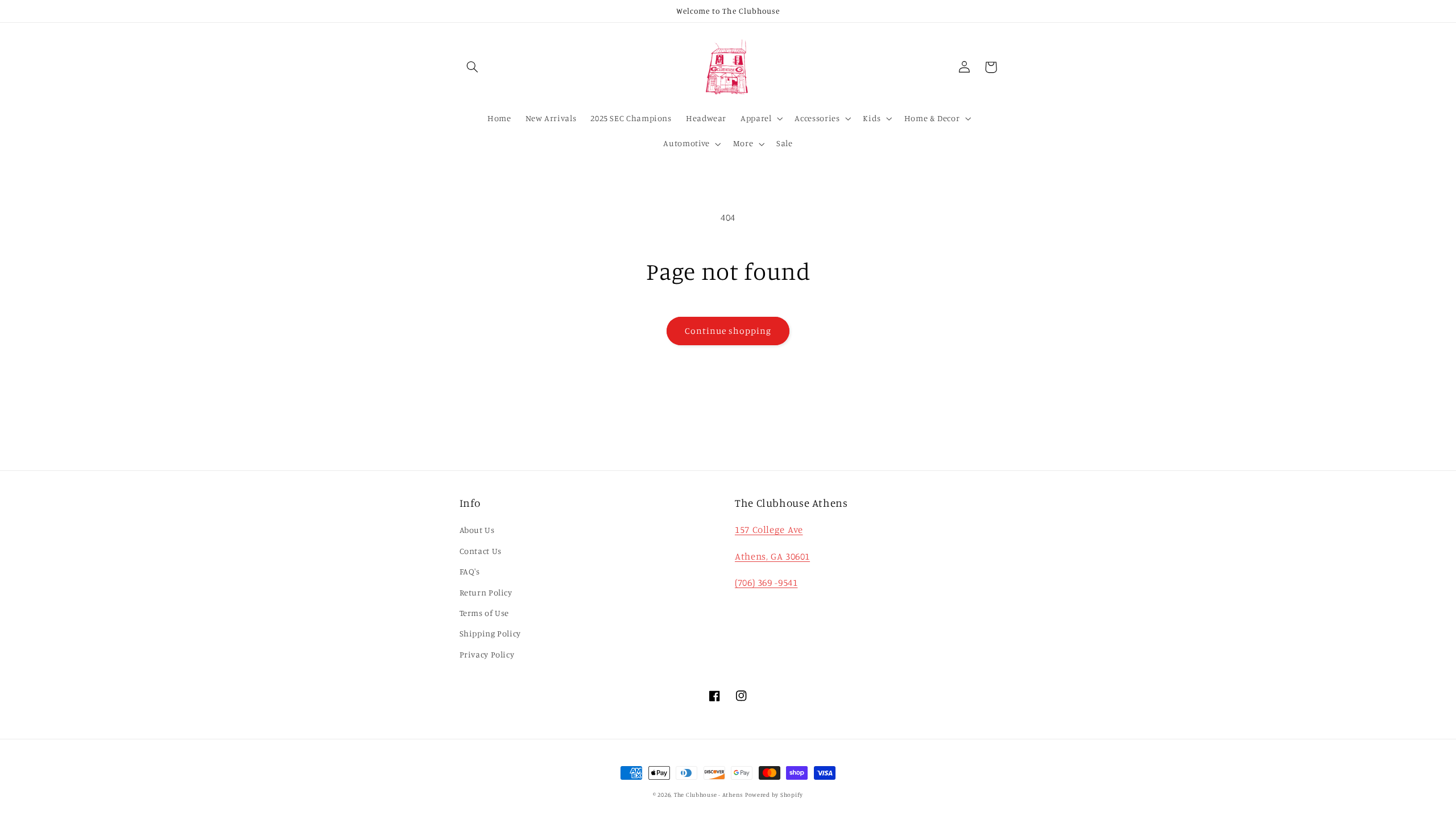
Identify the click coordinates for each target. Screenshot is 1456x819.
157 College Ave (769, 529)
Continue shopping (728, 330)
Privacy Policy (487, 654)
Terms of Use (485, 613)
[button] (473, 67)
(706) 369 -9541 (766, 582)
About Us (477, 530)
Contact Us (481, 551)
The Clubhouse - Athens (708, 794)
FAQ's (470, 571)
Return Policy (486, 592)
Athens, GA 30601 (772, 556)
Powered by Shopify (774, 794)
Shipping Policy (490, 633)
